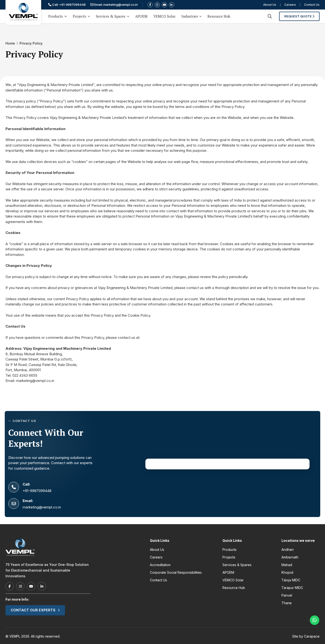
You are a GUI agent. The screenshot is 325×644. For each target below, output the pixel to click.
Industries (190, 16)
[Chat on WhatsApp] (314, 620)
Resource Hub (218, 16)
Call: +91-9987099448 (68, 4)
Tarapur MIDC (292, 588)
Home (10, 43)
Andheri (287, 550)
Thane (286, 603)
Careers (290, 4)
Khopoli (287, 572)
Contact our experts (33, 610)
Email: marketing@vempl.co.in (116, 4)
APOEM (141, 16)
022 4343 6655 (24, 375)
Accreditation (160, 565)
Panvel (286, 595)
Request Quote (298, 16)
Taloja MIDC (290, 580)
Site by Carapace (306, 636)
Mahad (286, 565)
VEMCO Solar (164, 16)
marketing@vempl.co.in (35, 380)
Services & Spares (110, 16)
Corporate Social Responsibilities (176, 572)
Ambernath (289, 557)
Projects (79, 16)
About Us (269, 4)
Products (55, 16)
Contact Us (312, 4)
